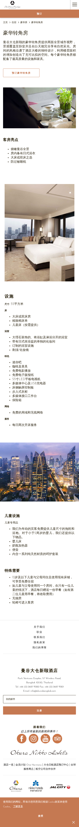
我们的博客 (39, 647)
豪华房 (23, 22)
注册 (39, 710)
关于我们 (39, 627)
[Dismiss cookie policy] (73, 822)
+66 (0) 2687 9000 (29, 687)
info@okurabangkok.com (43, 691)
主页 (5, 22)
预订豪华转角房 (21, 72)
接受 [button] (41, 815)
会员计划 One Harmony (29, 765)
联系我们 (39, 637)
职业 (39, 632)
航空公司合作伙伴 (46, 769)
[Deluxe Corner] (39, 107)
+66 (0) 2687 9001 (54, 687)
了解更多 (18, 806)
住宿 (14, 22)
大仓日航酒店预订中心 (56, 765)
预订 (39, 13)
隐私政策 (39, 642)
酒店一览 (8, 765)
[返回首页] (12, 5)
